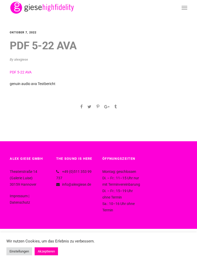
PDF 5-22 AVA (21, 72)
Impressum (19, 196)
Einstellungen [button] (19, 251)
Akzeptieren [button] (46, 251)
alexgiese (21, 59)
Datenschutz (20, 202)
